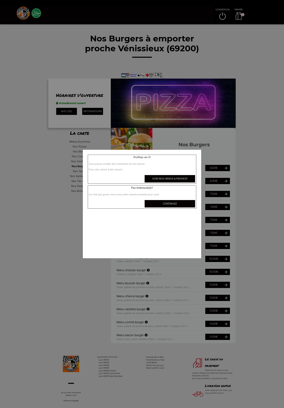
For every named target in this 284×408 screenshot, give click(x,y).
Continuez (170, 203)
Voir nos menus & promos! (170, 178)
